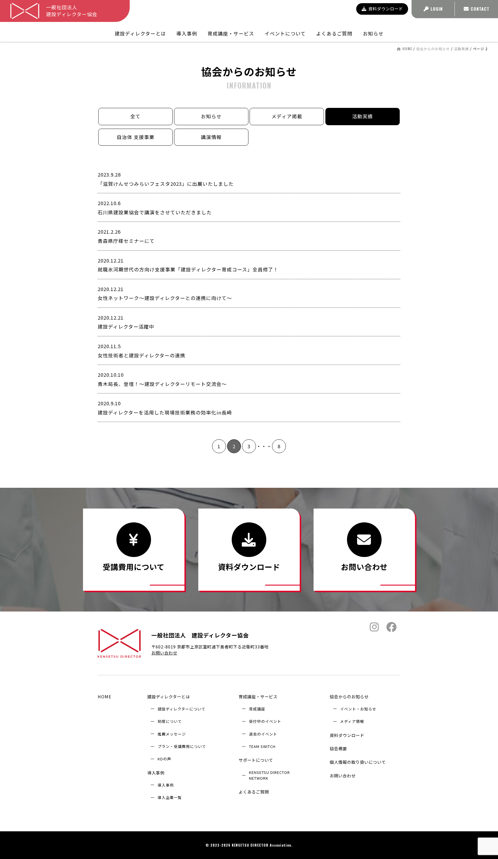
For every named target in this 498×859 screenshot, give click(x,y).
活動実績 (461, 48)
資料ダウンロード (385, 8)
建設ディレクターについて (181, 709)
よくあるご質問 (334, 33)
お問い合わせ (164, 653)
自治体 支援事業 (135, 137)
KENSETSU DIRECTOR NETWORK (269, 775)
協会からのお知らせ (433, 48)
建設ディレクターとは (168, 696)
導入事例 (156, 773)
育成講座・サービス (258, 696)
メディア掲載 (286, 116)
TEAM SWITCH (262, 746)
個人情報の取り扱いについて (358, 762)
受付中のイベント (265, 721)
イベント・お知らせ (358, 709)
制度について (170, 721)
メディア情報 (352, 721)
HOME (105, 696)
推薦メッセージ (172, 734)
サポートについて (256, 760)
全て (135, 116)
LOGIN (437, 9)
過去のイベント (263, 734)
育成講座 (257, 709)
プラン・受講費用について (182, 746)
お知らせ (373, 33)
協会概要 (338, 748)
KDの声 (164, 759)
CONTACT (480, 9)
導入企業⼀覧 (170, 797)
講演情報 (211, 137)
